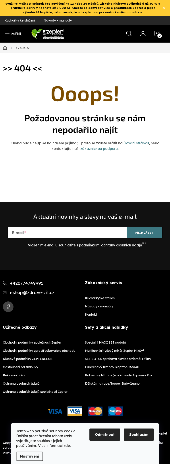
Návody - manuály (58, 20)
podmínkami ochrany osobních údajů (110, 245)
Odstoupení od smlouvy (20, 367)
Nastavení (29, 456)
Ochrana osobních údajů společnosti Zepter (35, 392)
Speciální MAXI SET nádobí (105, 342)
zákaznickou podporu (99, 148)
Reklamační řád (14, 375)
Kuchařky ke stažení (19, 20)
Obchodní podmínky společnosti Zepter (32, 342)
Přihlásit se (144, 234)
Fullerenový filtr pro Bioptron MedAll (112, 367)
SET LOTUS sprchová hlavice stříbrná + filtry (118, 359)
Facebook (8, 306)
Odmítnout (105, 434)
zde (67, 445)
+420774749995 (26, 283)
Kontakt (91, 315)
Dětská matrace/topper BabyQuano (112, 383)
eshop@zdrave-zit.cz (32, 292)
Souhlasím (138, 434)
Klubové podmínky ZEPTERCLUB (27, 359)
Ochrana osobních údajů (21, 383)
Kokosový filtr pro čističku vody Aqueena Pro (118, 375)
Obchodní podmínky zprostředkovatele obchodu (39, 351)
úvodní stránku (136, 143)
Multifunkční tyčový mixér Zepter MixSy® (115, 351)
